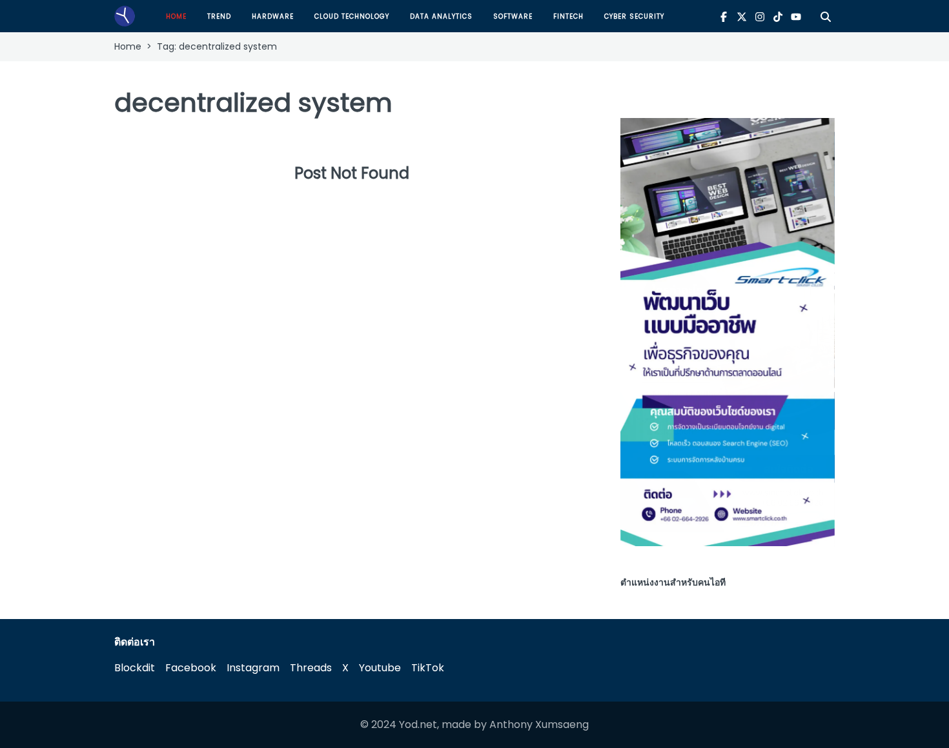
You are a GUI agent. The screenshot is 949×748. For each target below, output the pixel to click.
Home (176, 16)
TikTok (427, 667)
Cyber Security (634, 16)
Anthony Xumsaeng (539, 724)
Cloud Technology (351, 16)
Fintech (568, 16)
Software (513, 16)
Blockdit (134, 667)
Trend (219, 16)
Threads (311, 667)
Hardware (273, 16)
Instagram (253, 667)
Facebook (190, 667)
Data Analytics (441, 16)
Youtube (380, 667)
